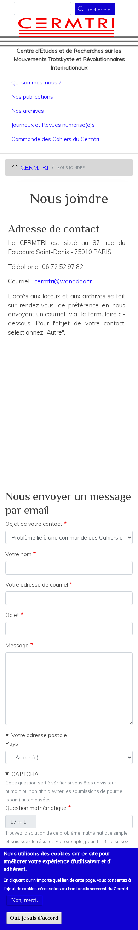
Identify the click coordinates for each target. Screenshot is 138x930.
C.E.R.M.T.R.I (34, 167)
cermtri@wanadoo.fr (63, 281)
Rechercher (99, 9)
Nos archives (27, 110)
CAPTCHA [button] (25, 773)
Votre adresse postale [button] (39, 734)
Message (17, 645)
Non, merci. (24, 900)
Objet (12, 614)
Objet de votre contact (33, 523)
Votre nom (18, 554)
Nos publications (32, 96)
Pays (11, 743)
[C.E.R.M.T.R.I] (66, 27)
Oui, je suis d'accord (34, 918)
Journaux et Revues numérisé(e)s (53, 124)
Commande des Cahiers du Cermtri (55, 138)
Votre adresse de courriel (36, 584)
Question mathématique (36, 807)
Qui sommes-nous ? (36, 82)
